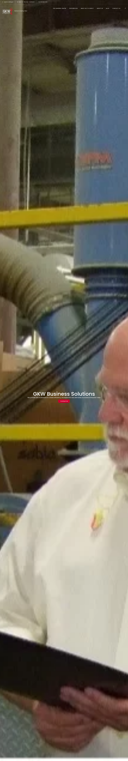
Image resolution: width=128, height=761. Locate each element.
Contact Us (64, 401)
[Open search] (125, 8)
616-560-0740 (43, 2)
